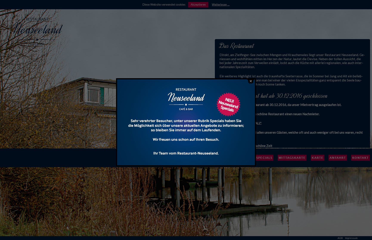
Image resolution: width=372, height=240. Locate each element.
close (251, 81)
